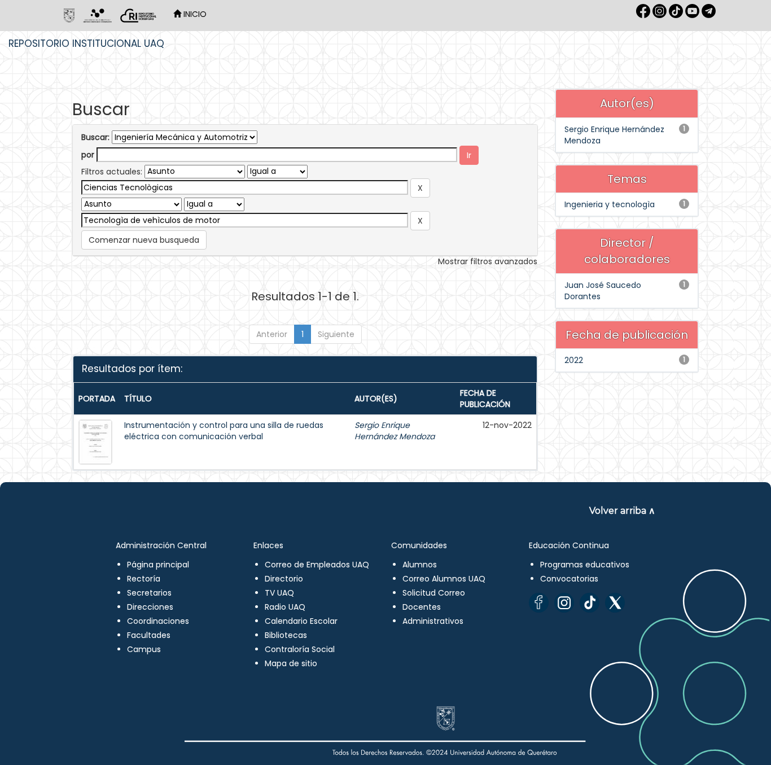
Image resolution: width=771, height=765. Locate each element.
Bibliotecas (286, 635)
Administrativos (432, 621)
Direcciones (150, 607)
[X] (615, 603)
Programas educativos (584, 564)
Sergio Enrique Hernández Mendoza (394, 430)
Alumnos (419, 564)
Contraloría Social (300, 649)
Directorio (284, 578)
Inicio (194, 14)
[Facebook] (539, 603)
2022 (573, 360)
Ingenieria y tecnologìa (609, 204)
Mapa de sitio (291, 663)
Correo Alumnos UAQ (443, 578)
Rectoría (143, 578)
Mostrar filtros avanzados (487, 261)
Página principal (158, 564)
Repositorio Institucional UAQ (86, 43)
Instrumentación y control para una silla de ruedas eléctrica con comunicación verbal (223, 430)
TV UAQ (279, 592)
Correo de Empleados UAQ (317, 564)
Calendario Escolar (301, 621)
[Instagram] (564, 603)
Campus (144, 649)
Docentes (421, 607)
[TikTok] (589, 603)
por (87, 154)
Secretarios (149, 592)
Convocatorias (569, 578)
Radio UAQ (285, 607)
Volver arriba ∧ (622, 510)
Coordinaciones (158, 621)
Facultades (148, 635)
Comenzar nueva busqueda (144, 240)
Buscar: (95, 137)
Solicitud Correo (433, 592)
